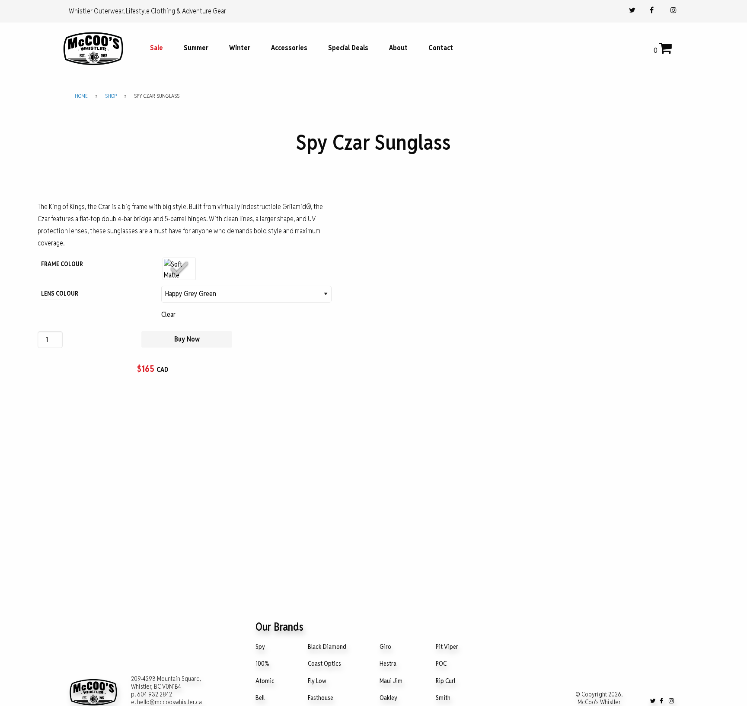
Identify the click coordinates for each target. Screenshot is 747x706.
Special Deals (348, 47)
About (398, 47)
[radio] (179, 269)
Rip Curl (445, 681)
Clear (168, 314)
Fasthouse (320, 698)
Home (81, 96)
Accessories (289, 47)
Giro (385, 647)
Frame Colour (55, 264)
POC (441, 663)
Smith (443, 698)
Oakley (388, 698)
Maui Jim (391, 681)
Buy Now (187, 339)
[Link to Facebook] (652, 10)
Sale (156, 47)
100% (262, 663)
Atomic (265, 681)
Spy (260, 647)
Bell (260, 698)
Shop (111, 96)
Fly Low (317, 681)
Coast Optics (324, 663)
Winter (239, 47)
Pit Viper (447, 647)
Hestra (388, 663)
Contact (440, 47)
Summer (196, 47)
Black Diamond (327, 647)
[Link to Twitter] (632, 10)
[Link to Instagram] (673, 10)
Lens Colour (55, 293)
